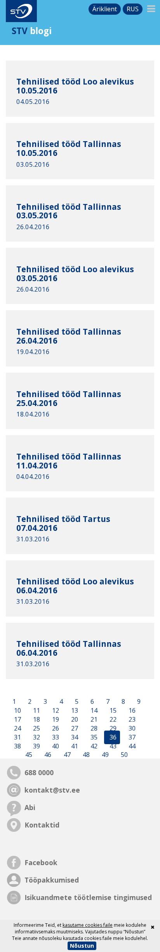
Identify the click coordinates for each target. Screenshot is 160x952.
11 (35, 711)
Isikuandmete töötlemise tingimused (88, 897)
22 (112, 719)
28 (93, 728)
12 (54, 711)
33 (54, 737)
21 (93, 719)
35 (93, 737)
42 (93, 746)
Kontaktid (41, 824)
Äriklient (104, 9)
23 (131, 719)
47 (66, 755)
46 (47, 755)
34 (74, 737)
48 (85, 755)
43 (112, 746)
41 (74, 746)
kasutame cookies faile (88, 925)
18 (35, 719)
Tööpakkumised (51, 880)
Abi (29, 807)
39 (35, 746)
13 (74, 711)
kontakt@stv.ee (52, 790)
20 (74, 719)
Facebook (40, 862)
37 (131, 737)
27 (74, 728)
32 (35, 737)
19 (54, 719)
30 (131, 728)
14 (93, 711)
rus (133, 9)
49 (104, 755)
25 (35, 728)
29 (112, 728)
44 (131, 746)
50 (123, 755)
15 (112, 711)
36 (112, 737)
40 (54, 746)
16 (131, 711)
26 (54, 728)
